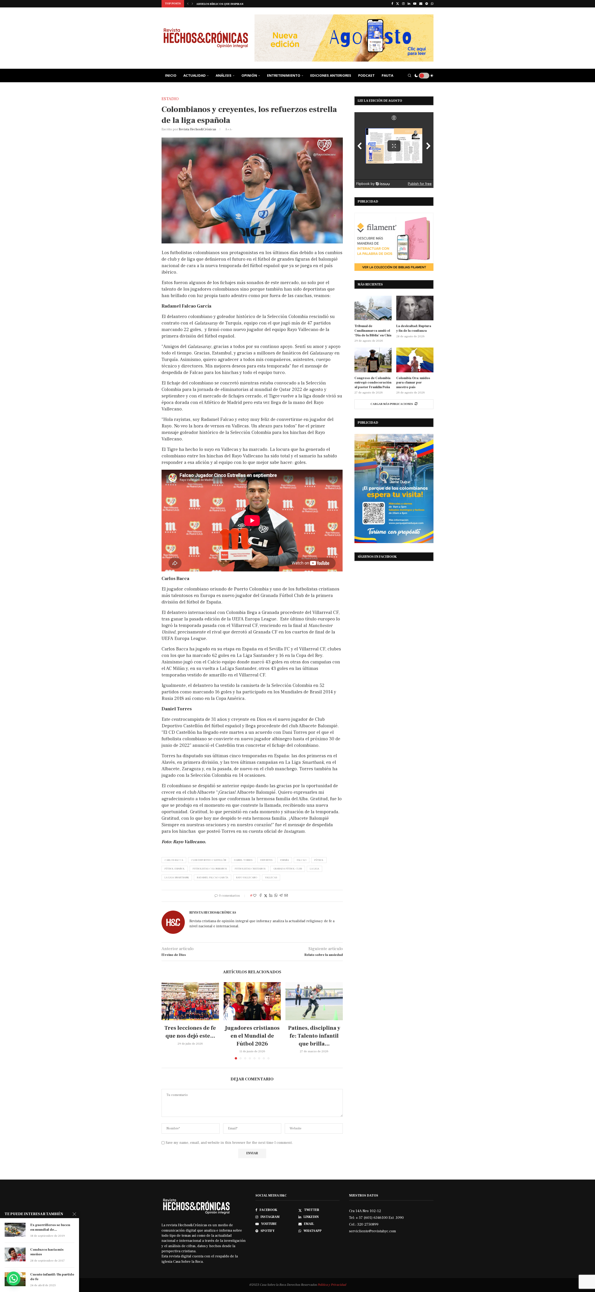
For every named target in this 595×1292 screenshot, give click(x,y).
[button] (188, 3)
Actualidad (194, 75)
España (284, 860)
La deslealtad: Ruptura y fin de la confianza (413, 328)
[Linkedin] (409, 3)
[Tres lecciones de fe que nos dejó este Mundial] (190, 1001)
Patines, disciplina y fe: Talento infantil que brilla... (314, 1035)
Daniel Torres (243, 860)
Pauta (387, 75)
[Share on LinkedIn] (270, 896)
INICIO (170, 75)
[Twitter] (397, 3)
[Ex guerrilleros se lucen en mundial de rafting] (15, 1230)
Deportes (266, 860)
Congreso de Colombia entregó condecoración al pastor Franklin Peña (372, 382)
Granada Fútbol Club (287, 868)
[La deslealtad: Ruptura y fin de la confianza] (414, 308)
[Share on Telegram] (281, 896)
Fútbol (319, 860)
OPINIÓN (249, 75)
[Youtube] (414, 3)
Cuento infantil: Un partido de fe (52, 1276)
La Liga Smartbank (177, 877)
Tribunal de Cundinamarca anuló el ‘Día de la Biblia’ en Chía (243, 4)
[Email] (420, 3)
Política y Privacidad (331, 1285)
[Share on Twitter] (265, 896)
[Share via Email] (286, 896)
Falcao (301, 860)
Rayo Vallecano (246, 877)
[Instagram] (403, 3)
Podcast (366, 75)
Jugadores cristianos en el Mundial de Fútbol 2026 (252, 1035)
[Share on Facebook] (260, 896)
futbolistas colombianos (210, 868)
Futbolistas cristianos (250, 868)
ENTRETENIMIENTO (283, 75)
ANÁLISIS (223, 75)
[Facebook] (392, 3)
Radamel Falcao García (212, 877)
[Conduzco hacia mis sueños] (15, 1254)
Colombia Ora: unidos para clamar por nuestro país (413, 382)
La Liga (314, 868)
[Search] (409, 75)
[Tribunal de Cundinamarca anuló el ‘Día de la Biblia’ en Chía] (373, 308)
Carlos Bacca (174, 860)
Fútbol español (175, 868)
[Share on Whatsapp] (276, 896)
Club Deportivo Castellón (208, 860)
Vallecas (271, 877)
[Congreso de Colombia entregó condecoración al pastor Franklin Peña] (373, 360)
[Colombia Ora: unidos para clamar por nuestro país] (414, 360)
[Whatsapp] (432, 3)
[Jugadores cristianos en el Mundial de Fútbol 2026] (252, 1001)
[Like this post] (254, 896)
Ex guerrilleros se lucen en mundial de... (50, 1227)
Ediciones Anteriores (330, 75)
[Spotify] (426, 3)
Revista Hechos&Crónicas (197, 129)
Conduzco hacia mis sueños (46, 1251)
